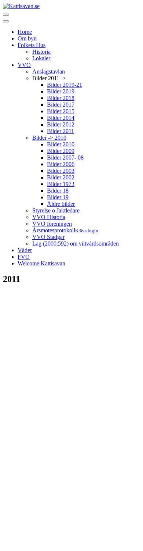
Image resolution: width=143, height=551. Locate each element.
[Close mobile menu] (6, 21)
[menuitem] (25, 32)
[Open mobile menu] (6, 15)
